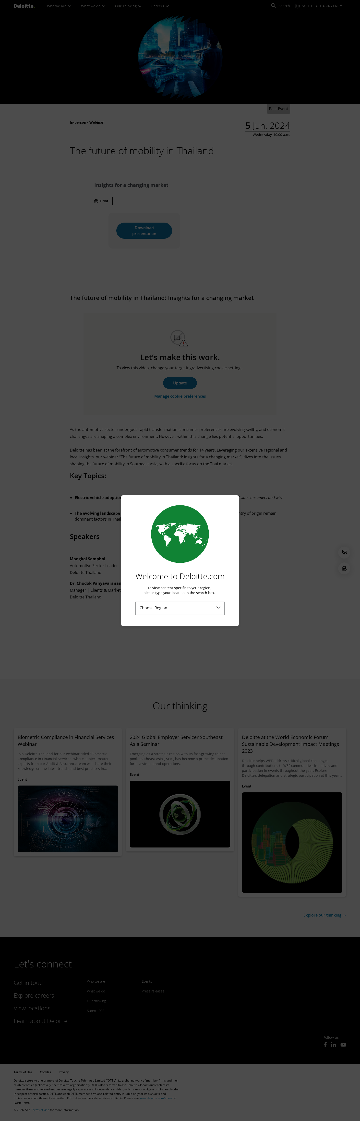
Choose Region (153, 607)
